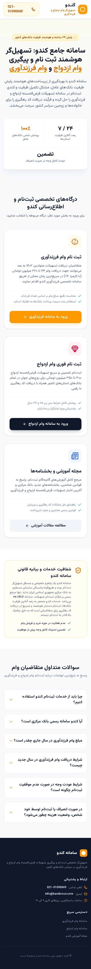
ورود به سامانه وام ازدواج (48, 424)
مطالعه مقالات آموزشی (48, 526)
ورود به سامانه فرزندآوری (48, 317)
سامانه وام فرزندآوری (74, 921)
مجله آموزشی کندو (76, 936)
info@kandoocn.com (59, 894)
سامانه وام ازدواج (76, 928)
